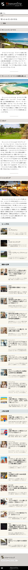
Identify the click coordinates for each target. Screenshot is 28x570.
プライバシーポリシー (13, 560)
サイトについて (4, 560)
